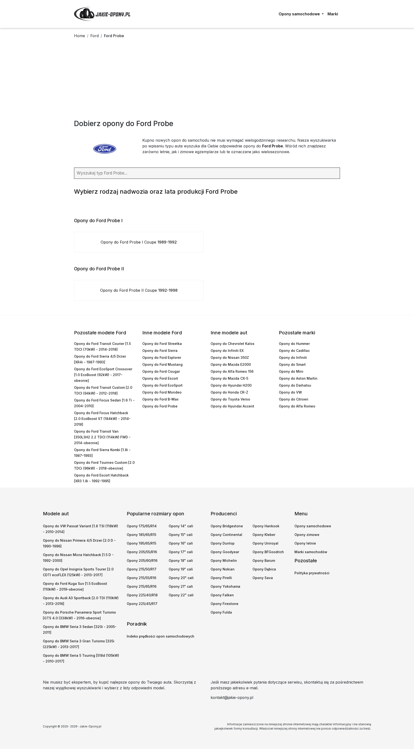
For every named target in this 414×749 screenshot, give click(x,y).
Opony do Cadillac (294, 350)
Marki (333, 14)
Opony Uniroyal (265, 543)
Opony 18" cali (181, 560)
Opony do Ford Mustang (162, 364)
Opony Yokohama (225, 586)
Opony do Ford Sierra (160, 350)
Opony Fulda (221, 612)
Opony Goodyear (225, 552)
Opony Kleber (264, 535)
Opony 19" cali (181, 569)
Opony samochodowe (312, 526)
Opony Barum (264, 560)
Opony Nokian (223, 569)
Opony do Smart (292, 364)
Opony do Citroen (293, 399)
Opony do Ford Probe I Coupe (139, 242)
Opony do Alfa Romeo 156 (232, 371)
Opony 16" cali (181, 543)
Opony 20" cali (181, 578)
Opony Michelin (224, 560)
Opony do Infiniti (293, 357)
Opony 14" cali (181, 526)
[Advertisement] (207, 83)
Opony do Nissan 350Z (230, 357)
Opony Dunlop (223, 543)
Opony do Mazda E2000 (231, 364)
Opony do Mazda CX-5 (229, 378)
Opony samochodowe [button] (300, 14)
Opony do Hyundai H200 (231, 385)
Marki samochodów (310, 552)
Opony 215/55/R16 (141, 578)
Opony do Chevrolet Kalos (232, 344)
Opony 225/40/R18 (142, 595)
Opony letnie (305, 543)
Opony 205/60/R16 (142, 560)
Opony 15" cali (181, 535)
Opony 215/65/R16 (141, 586)
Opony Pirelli (221, 578)
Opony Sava (263, 578)
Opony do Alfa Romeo (297, 406)
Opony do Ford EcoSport (162, 385)
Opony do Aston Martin (298, 378)
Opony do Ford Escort (160, 378)
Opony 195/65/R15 (141, 543)
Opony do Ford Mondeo (162, 392)
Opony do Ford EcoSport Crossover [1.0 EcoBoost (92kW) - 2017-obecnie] (103, 375)
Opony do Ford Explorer (161, 357)
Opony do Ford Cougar (161, 371)
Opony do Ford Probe (160, 406)
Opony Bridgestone (227, 526)
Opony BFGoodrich (268, 552)
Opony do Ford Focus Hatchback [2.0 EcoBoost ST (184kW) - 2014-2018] (102, 418)
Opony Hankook (266, 526)
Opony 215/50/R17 (141, 569)
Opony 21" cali (181, 586)
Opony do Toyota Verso (230, 399)
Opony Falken (222, 595)
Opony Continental (226, 535)
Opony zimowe (306, 535)
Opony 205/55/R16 (142, 552)
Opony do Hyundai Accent (232, 406)
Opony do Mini (291, 371)
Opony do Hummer (294, 344)
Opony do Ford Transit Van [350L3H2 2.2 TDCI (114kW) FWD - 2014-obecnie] (102, 437)
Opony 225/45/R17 (142, 604)
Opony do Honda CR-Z (229, 392)
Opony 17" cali (181, 552)
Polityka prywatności (311, 573)
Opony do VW (290, 392)
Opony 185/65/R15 (141, 535)
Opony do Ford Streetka (162, 344)
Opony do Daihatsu (295, 385)
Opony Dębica (264, 569)
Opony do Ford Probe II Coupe (139, 290)
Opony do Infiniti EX (227, 350)
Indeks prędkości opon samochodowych (160, 636)
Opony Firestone (224, 604)
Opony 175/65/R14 (142, 526)
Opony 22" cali (181, 595)
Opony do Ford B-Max (160, 399)
